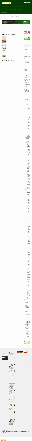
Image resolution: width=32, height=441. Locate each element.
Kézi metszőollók (28, 281)
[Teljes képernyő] (7, 358)
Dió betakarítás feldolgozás (27, 66)
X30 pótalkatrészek (28, 78)
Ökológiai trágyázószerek (29, 160)
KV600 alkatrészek (29, 226)
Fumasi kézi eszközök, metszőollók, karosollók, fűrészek (27, 70)
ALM (25, 58)
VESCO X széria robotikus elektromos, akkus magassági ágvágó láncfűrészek (28, 329)
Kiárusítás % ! (20, 9)
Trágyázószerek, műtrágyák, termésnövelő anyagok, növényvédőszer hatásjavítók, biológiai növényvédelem (28, 140)
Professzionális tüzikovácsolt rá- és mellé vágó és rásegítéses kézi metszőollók (28, 322)
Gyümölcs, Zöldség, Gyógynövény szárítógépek (27, 80)
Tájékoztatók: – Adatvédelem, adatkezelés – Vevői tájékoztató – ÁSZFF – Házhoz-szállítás (14, 431)
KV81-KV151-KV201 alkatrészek (29, 233)
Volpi (26, 189)
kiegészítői (28, 290)
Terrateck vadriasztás (29, 132)
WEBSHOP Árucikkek (4, 9)
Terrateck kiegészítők (29, 126)
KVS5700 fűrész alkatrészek (29, 248)
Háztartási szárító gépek (27, 83)
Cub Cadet (27, 94)
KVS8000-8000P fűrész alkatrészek (29, 261)
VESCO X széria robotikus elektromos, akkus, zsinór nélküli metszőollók (28, 334)
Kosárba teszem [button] (4, 56)
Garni (26, 96)
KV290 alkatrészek (29, 203)
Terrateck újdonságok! (29, 129)
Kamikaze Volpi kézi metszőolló (28, 276)
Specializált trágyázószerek (29, 163)
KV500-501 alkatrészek (29, 223)
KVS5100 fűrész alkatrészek (29, 240)
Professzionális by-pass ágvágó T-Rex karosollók (28, 318)
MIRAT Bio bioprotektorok (29, 176)
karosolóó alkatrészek (28, 279)
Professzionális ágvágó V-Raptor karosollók (28, 315)
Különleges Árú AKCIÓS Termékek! (27, 91)
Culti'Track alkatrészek (29, 114)
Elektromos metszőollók (28, 274)
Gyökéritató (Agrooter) (28, 168)
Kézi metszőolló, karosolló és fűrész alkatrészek (29, 285)
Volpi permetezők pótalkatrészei (28, 295)
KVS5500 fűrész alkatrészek (29, 244)
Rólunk (3, 6)
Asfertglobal (28, 146)
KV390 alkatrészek (29, 221)
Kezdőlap (11, 9)
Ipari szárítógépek (28, 84)
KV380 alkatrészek (29, 218)
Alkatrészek (15, 9)
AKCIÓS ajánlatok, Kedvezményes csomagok (27, 53)
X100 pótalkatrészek (28, 75)
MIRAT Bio (28, 174)
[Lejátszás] (2, 358)
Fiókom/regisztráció (7, 6)
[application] (5, 358)
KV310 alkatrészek (29, 212)
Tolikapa (27, 308)
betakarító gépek (27, 61)
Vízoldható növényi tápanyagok (28, 187)
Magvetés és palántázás (29, 117)
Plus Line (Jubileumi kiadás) (27, 312)
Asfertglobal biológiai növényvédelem (29, 149)
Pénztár (13, 6)
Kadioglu (27, 99)
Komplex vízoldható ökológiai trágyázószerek (28, 171)
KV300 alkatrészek (29, 209)
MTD (27, 95)
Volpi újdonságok (28, 298)
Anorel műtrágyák (28, 145)
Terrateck (28, 105)
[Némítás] (6, 358)
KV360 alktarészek (29, 215)
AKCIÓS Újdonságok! (4, 12)
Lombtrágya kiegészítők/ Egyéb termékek (29, 156)
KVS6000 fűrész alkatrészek (29, 251)
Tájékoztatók (17, 6)
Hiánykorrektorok (29, 152)
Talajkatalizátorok (29, 166)
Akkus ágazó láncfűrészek (28, 192)
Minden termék (27, 92)
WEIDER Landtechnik (28, 136)
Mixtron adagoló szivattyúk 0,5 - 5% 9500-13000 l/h (27, 302)
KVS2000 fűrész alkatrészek (29, 237)
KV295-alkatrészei (29, 206)
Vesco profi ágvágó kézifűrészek (27, 325)
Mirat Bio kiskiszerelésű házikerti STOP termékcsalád (29, 181)
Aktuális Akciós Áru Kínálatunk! (27, 57)
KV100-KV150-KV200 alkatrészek (29, 200)
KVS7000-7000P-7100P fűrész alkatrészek (29, 256)
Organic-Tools (27, 62)
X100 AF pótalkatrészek (28, 73)
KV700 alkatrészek (29, 229)
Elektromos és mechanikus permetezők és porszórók (28, 271)
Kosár (21, 6)
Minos (27, 104)
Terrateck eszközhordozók (29, 120)
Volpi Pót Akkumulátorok (29, 265)
